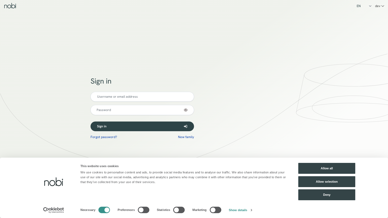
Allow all (327, 168)
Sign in (101, 126)
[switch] (143, 210)
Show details (238, 210)
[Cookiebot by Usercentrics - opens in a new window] (53, 210)
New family (186, 137)
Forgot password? (104, 137)
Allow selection (327, 181)
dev (378, 6)
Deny (326, 194)
